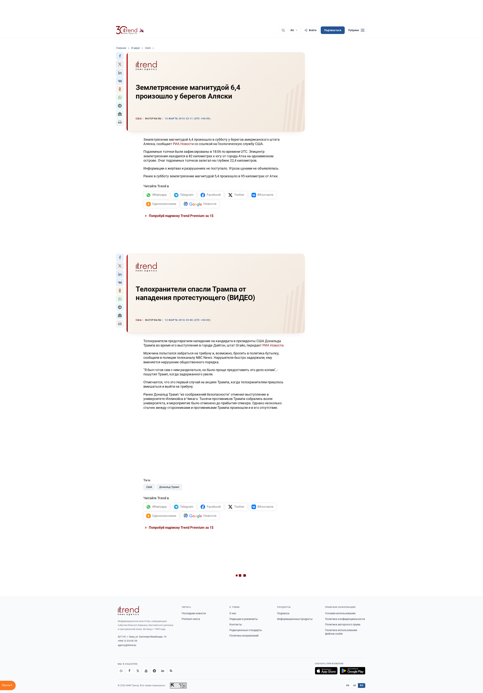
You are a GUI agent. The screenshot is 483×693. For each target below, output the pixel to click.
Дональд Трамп (169, 486)
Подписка (283, 613)
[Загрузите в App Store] (326, 670)
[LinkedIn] (162, 670)
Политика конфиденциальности (345, 618)
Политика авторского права (342, 624)
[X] (137, 670)
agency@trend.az (127, 645)
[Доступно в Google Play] (352, 670)
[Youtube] (146, 670)
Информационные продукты (295, 618)
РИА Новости (183, 144)
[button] (119, 56)
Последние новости (194, 613)
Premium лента (191, 618)
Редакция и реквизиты (243, 618)
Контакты (235, 624)
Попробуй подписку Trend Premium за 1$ (180, 216)
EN (347, 685)
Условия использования (340, 613)
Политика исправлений (243, 635)
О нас (232, 613)
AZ (354, 685)
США (149, 486)
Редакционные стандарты (245, 630)
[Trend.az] (130, 30)
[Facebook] (129, 670)
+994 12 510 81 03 (127, 640)
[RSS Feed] (171, 670)
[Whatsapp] (121, 670)
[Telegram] (154, 670)
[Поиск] (283, 30)
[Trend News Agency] (128, 610)
